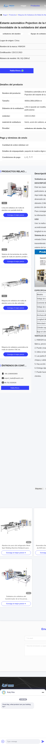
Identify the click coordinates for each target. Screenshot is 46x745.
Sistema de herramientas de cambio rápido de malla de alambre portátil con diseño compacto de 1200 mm (15, 256)
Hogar (23, 6)
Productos (35, 6)
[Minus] (43, 692)
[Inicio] (9, 5)
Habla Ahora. (15, 71)
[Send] (43, 741)
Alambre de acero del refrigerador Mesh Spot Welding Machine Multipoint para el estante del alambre (16, 547)
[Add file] (2, 741)
